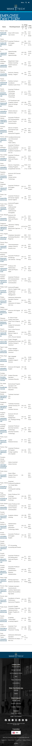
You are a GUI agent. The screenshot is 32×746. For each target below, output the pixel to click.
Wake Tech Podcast (16, 716)
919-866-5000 (16, 724)
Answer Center (16, 667)
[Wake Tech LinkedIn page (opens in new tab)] (19, 720)
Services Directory (16, 703)
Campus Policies (26, 740)
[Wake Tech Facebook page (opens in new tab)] (5, 720)
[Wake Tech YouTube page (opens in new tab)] (16, 720)
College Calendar (16, 670)
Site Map (16, 743)
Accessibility (16, 683)
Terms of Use (11, 740)
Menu (22, 2)
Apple (16, 693)
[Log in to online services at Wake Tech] (28, 2)
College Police (16, 700)
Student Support (16, 707)
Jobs (16, 676)
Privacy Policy (18, 740)
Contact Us (4, 740)
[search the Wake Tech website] (26, 2)
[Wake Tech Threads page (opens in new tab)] (23, 720)
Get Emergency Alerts (16, 673)
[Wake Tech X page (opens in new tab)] (12, 720)
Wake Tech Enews (16, 713)
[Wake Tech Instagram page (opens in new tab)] (9, 720)
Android (16, 690)
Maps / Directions (16, 680)
